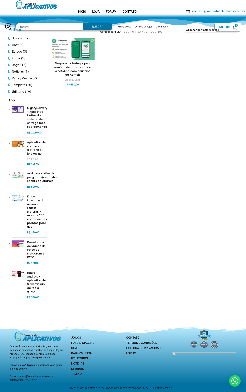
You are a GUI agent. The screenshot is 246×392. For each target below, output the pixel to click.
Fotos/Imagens (82, 343)
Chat (77, 79)
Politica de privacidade (144, 348)
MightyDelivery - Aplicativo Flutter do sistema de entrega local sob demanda (37, 117)
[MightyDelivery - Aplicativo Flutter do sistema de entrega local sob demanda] (18, 120)
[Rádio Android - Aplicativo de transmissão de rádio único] (18, 285)
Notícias (77, 363)
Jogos (76, 337)
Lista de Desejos (143, 26)
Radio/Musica (81, 353)
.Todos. (69, 79)
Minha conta (124, 26)
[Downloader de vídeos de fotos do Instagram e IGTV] (18, 252)
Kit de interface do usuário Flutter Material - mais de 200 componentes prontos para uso (37, 212)
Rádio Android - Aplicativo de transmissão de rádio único (36, 282)
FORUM (111, 11)
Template (78, 374)
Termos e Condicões (141, 343)
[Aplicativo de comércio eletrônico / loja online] (18, 153)
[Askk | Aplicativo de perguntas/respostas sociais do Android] (18, 180)
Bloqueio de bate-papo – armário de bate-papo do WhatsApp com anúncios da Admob (72, 69)
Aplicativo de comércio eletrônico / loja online (36, 148)
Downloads (162, 26)
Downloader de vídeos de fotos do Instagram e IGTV (36, 249)
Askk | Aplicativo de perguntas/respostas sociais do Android (42, 177)
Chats (75, 348)
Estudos (77, 368)
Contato (133, 337)
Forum (131, 353)
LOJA (96, 11)
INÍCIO (81, 11)
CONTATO (130, 11)
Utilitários (79, 358)
